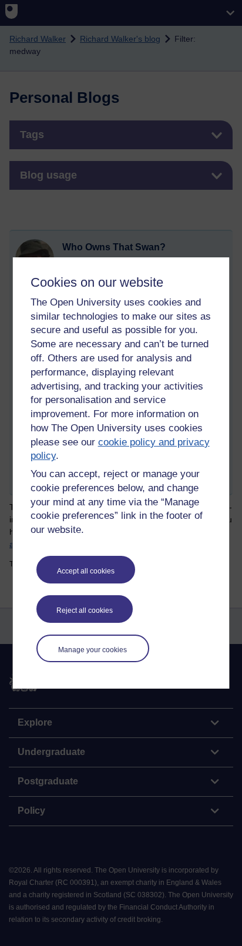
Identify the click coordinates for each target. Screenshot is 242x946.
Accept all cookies (86, 571)
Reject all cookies (84, 610)
